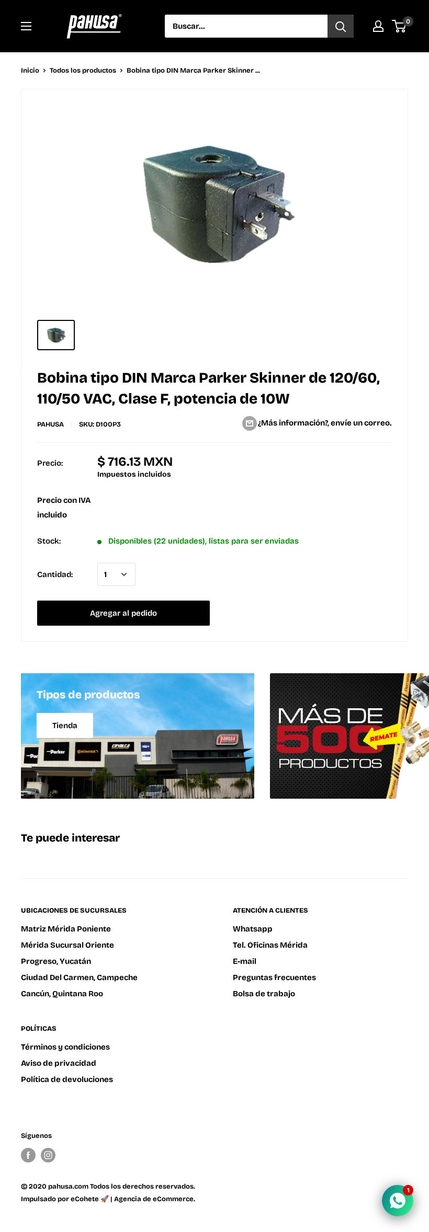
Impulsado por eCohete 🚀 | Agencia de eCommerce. (108, 1199)
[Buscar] (341, 26)
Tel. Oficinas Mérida (270, 945)
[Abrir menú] (26, 26)
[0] (399, 26)
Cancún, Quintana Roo (62, 993)
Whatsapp (253, 929)
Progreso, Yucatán (56, 961)
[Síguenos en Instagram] (48, 1155)
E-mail (244, 961)
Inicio (30, 70)
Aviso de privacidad (58, 1063)
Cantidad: (55, 574)
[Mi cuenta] (378, 26)
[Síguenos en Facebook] (28, 1155)
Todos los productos (83, 70)
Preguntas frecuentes (274, 977)
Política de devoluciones (67, 1079)
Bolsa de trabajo (264, 993)
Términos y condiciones (65, 1047)
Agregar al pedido (123, 613)
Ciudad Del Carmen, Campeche (79, 977)
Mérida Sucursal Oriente (67, 945)
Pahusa (50, 424)
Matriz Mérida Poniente (66, 929)
